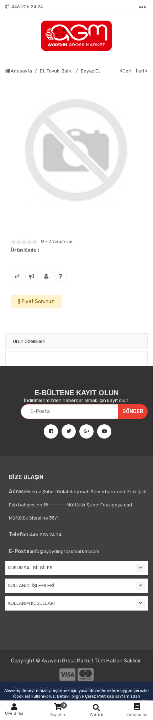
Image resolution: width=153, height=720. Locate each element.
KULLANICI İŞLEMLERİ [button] (31, 585)
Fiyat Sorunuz (38, 302)
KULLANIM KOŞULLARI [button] (31, 603)
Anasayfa (21, 71)
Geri (126, 71)
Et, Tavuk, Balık (56, 71)
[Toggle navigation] (143, 7)
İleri (140, 71)
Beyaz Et (90, 71)
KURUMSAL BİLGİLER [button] (30, 567)
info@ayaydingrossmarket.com (54, 551)
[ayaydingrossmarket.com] (76, 36)
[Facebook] (48, 431)
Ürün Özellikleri (29, 341)
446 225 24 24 (27, 6)
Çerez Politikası (99, 696)
